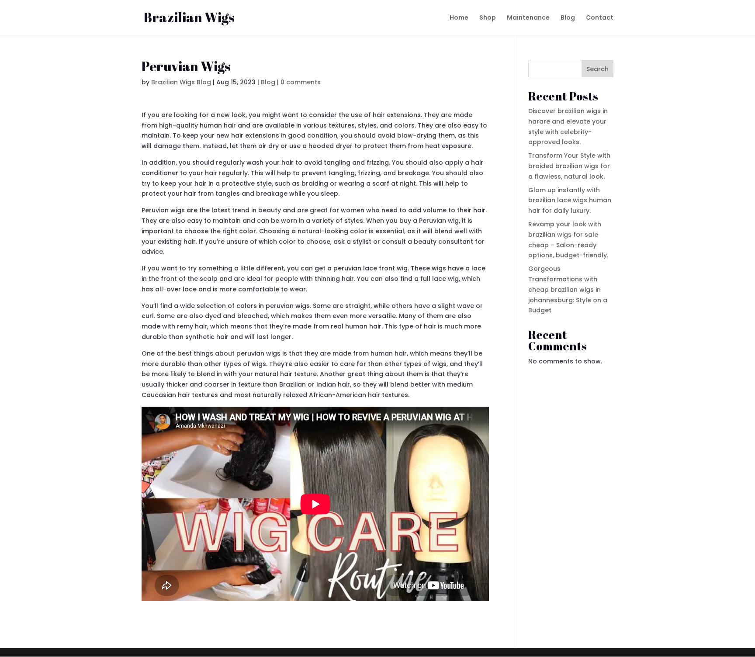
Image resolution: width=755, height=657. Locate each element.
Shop (487, 18)
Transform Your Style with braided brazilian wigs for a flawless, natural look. (569, 166)
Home (459, 18)
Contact (599, 18)
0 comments (301, 82)
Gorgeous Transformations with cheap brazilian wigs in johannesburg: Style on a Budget (567, 289)
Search (597, 69)
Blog (568, 18)
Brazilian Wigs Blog (181, 82)
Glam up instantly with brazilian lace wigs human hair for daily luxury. (569, 200)
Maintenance (528, 18)
